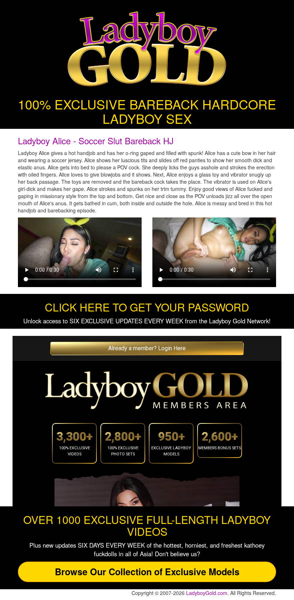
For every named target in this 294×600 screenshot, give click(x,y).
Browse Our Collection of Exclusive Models (147, 571)
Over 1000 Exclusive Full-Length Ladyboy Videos (147, 525)
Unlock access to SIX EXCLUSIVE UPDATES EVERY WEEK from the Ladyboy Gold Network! (147, 321)
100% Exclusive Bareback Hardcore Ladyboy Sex (147, 111)
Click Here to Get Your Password (147, 307)
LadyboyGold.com (206, 592)
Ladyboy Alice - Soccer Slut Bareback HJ (96, 140)
